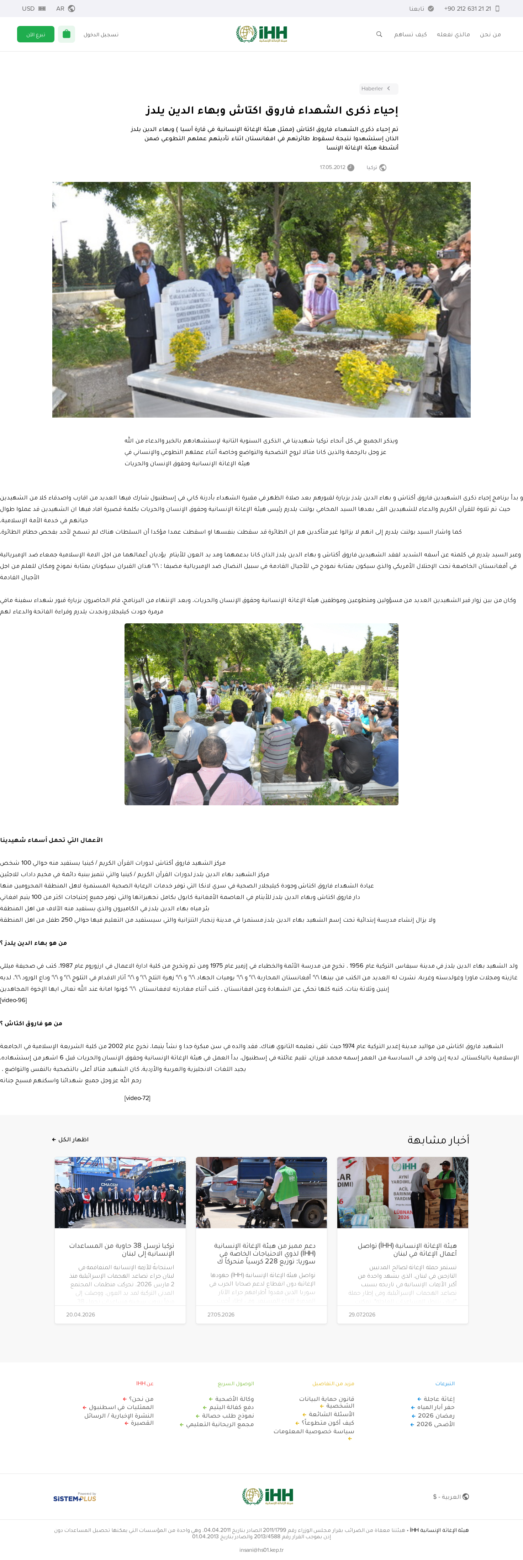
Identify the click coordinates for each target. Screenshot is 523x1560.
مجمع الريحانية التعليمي (220, 1424)
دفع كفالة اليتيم (231, 1406)
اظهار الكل (73, 1139)
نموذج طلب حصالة (228, 1415)
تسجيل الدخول (101, 34)
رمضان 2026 (436, 1415)
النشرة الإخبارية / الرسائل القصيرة (119, 1419)
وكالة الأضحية (234, 1398)
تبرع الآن (35, 34)
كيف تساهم (410, 34)
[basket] (66, 34)
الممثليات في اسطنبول (121, 1406)
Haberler (372, 88)
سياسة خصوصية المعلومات (313, 1431)
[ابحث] (379, 34)
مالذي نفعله (453, 34)
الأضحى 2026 (436, 1424)
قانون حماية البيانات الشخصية (326, 1402)
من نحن (490, 34)
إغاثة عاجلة (439, 1398)
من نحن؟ (141, 1398)
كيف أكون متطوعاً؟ (328, 1422)
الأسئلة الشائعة (331, 1414)
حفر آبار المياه (436, 1406)
